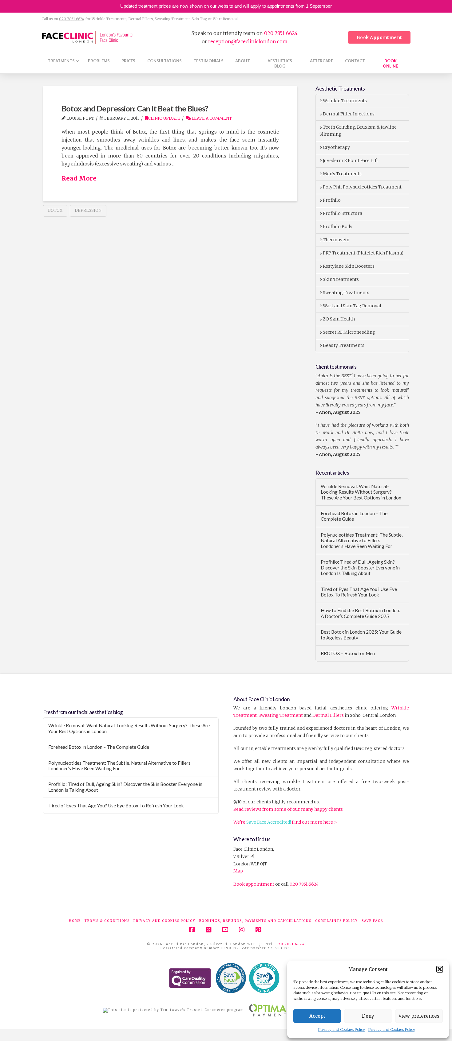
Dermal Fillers (328, 715)
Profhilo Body (337, 226)
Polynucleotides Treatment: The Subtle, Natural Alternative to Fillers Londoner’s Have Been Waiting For (361, 540)
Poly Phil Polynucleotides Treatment (362, 187)
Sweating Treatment (281, 715)
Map (238, 871)
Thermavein (336, 240)
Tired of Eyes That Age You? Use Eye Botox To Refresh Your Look (359, 592)
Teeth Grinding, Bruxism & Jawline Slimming (358, 130)
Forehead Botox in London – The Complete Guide (354, 516)
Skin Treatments (341, 279)
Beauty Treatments (343, 345)
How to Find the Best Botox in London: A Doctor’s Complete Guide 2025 (360, 613)
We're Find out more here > (285, 822)
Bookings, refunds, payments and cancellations (255, 921)
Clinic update (164, 118)
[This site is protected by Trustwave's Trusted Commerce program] (173, 1010)
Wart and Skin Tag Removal (352, 306)
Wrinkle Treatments (345, 100)
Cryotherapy (336, 147)
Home (75, 921)
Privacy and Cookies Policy (341, 1029)
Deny (368, 1016)
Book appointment (253, 884)
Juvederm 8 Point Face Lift (350, 160)
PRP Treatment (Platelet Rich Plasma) (363, 253)
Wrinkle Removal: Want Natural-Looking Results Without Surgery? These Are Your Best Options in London (361, 492)
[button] (440, 969)
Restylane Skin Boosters (349, 266)
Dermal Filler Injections (349, 114)
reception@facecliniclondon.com (247, 41)
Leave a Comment (211, 118)
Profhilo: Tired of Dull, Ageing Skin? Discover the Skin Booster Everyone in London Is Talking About (360, 567)
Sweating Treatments (346, 292)
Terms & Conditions (107, 921)
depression (88, 210)
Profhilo (332, 200)
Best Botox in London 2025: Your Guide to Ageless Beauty (361, 634)
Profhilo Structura (342, 213)
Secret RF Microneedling (349, 332)
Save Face (372, 921)
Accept (317, 1016)
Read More (79, 178)
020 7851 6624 (71, 19)
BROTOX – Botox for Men (348, 653)
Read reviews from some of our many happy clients (288, 809)
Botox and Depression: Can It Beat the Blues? (134, 108)
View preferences (418, 1016)
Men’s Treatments (342, 174)
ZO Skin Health (339, 319)
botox (55, 210)
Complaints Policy (336, 921)
